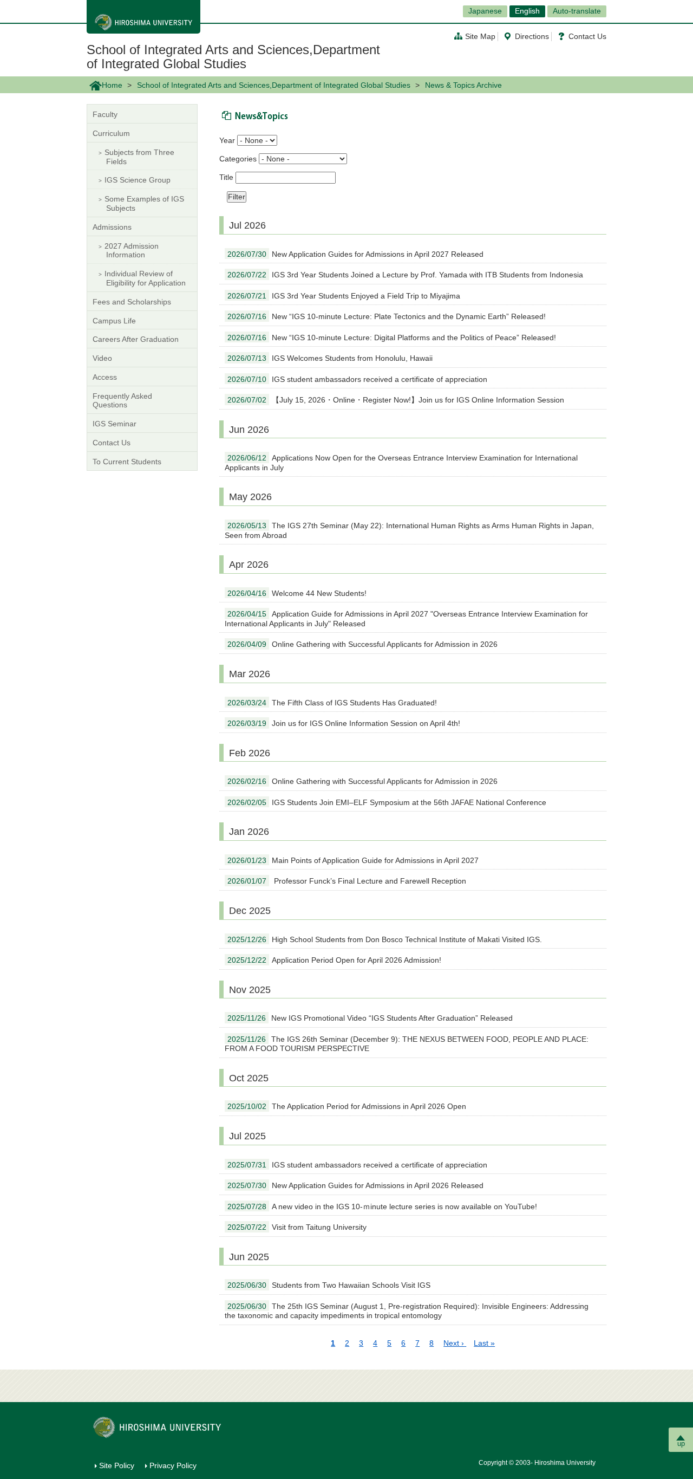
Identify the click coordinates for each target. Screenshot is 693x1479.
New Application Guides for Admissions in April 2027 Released (355, 254)
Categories (238, 158)
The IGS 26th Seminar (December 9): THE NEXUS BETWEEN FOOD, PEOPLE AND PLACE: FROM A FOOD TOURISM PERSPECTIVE (407, 1044)
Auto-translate (577, 11)
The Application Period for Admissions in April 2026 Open (346, 1106)
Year (227, 140)
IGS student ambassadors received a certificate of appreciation (357, 379)
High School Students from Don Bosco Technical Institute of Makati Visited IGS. (384, 939)
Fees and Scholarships (132, 301)
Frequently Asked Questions (122, 401)
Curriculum (111, 133)
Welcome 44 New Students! (297, 593)
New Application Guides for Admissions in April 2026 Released (355, 1185)
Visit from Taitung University (297, 1227)
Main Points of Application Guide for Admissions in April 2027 (353, 860)
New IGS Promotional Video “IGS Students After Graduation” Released (370, 1018)
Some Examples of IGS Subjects (144, 203)
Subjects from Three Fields (139, 157)
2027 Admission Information (131, 251)
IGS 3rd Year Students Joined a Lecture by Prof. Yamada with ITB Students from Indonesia (405, 274)
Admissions (112, 227)
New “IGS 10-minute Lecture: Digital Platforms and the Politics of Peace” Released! (391, 337)
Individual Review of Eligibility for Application (145, 278)
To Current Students (127, 461)
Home (112, 85)
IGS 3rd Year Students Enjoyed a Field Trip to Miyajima (343, 295)
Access (105, 377)
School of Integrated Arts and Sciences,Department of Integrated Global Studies (233, 56)
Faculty (105, 114)
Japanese (485, 11)
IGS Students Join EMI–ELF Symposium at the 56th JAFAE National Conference (386, 802)
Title (226, 177)
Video (102, 358)
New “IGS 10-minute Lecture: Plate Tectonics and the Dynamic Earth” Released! (386, 316)
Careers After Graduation (136, 339)
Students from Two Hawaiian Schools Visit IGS (328, 1285)
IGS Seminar (114, 423)
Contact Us (587, 36)
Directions (532, 36)
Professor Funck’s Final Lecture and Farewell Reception (346, 881)
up (681, 1443)
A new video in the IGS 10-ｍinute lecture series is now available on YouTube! (382, 1206)
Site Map (480, 36)
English (527, 11)
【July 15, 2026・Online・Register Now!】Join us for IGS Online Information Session (395, 399)
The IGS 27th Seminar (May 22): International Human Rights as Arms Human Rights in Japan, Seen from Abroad (409, 530)
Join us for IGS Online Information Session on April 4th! (343, 723)
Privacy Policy (173, 1465)
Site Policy (116, 1465)
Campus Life (114, 320)
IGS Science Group (137, 180)
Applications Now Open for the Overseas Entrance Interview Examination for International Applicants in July (401, 462)
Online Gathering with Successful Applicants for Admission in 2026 (362, 644)
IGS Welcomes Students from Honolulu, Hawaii (330, 358)
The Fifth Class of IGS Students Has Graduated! (332, 702)
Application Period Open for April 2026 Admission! (334, 960)
